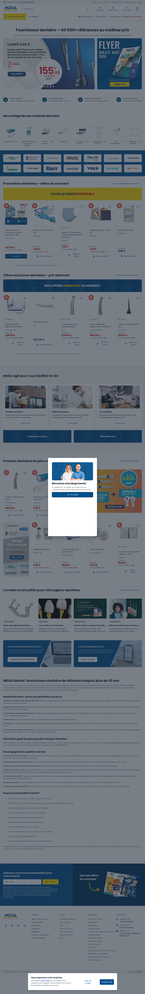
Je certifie (74, 495)
